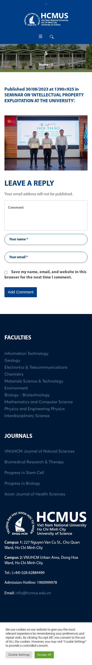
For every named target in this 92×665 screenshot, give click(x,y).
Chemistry (14, 374)
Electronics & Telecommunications (35, 368)
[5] (46, 142)
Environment (16, 388)
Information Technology (26, 354)
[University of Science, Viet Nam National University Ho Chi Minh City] (46, 19)
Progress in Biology (22, 484)
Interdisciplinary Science (27, 416)
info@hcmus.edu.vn (33, 593)
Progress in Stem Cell (24, 473)
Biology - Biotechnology (27, 395)
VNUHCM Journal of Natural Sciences (39, 451)
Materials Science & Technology (33, 381)
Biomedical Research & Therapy (34, 462)
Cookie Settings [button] (19, 654)
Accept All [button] (44, 654)
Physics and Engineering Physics (34, 409)
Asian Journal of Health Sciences (34, 494)
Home (43, 65)
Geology (12, 361)
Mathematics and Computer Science (38, 402)
